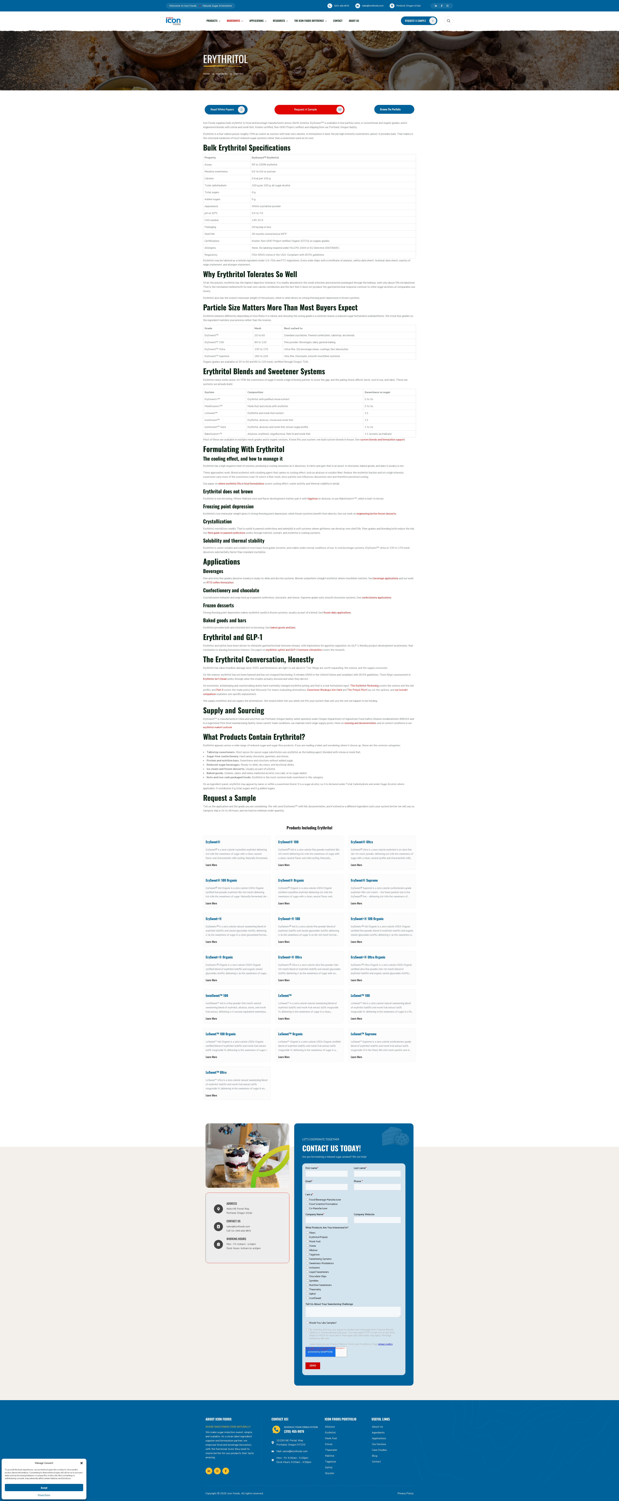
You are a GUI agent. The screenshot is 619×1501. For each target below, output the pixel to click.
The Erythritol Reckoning (364, 685)
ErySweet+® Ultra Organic (368, 957)
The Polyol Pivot (357, 690)
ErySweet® (213, 841)
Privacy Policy (44, 1495)
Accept (44, 1487)
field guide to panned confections (226, 533)
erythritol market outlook (217, 727)
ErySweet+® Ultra (290, 957)
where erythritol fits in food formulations (241, 483)
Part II (219, 690)
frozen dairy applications (337, 612)
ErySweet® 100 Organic (221, 880)
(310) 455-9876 (341, 6)
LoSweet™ (285, 995)
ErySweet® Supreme (364, 880)
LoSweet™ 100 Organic (221, 1033)
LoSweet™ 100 (360, 995)
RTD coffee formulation (219, 582)
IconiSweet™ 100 (217, 995)
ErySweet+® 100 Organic (367, 918)
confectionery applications (376, 597)
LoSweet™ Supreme (363, 1033)
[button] (81, 1463)
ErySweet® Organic (291, 880)
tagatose (312, 498)
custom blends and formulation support (382, 439)
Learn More (211, 865)
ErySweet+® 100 (289, 918)
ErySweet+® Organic (219, 957)
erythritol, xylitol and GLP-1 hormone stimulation (294, 650)
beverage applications (385, 578)
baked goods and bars (282, 627)
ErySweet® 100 (288, 841)
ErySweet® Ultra (362, 841)
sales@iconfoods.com (372, 6)
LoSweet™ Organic (290, 1033)
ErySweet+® (214, 918)
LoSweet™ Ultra (216, 1072)
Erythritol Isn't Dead (214, 679)
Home (206, 74)
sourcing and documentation (360, 723)
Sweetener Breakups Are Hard (324, 690)
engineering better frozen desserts (376, 513)
